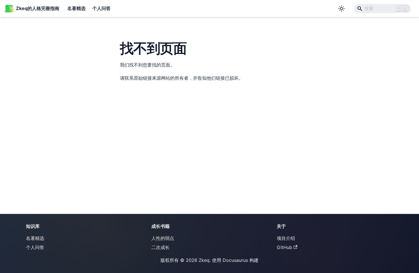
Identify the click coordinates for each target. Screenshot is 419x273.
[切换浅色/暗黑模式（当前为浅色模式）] (341, 8)
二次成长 (160, 247)
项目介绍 (286, 238)
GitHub (284, 247)
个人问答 (101, 8)
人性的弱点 (162, 238)
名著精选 (76, 8)
